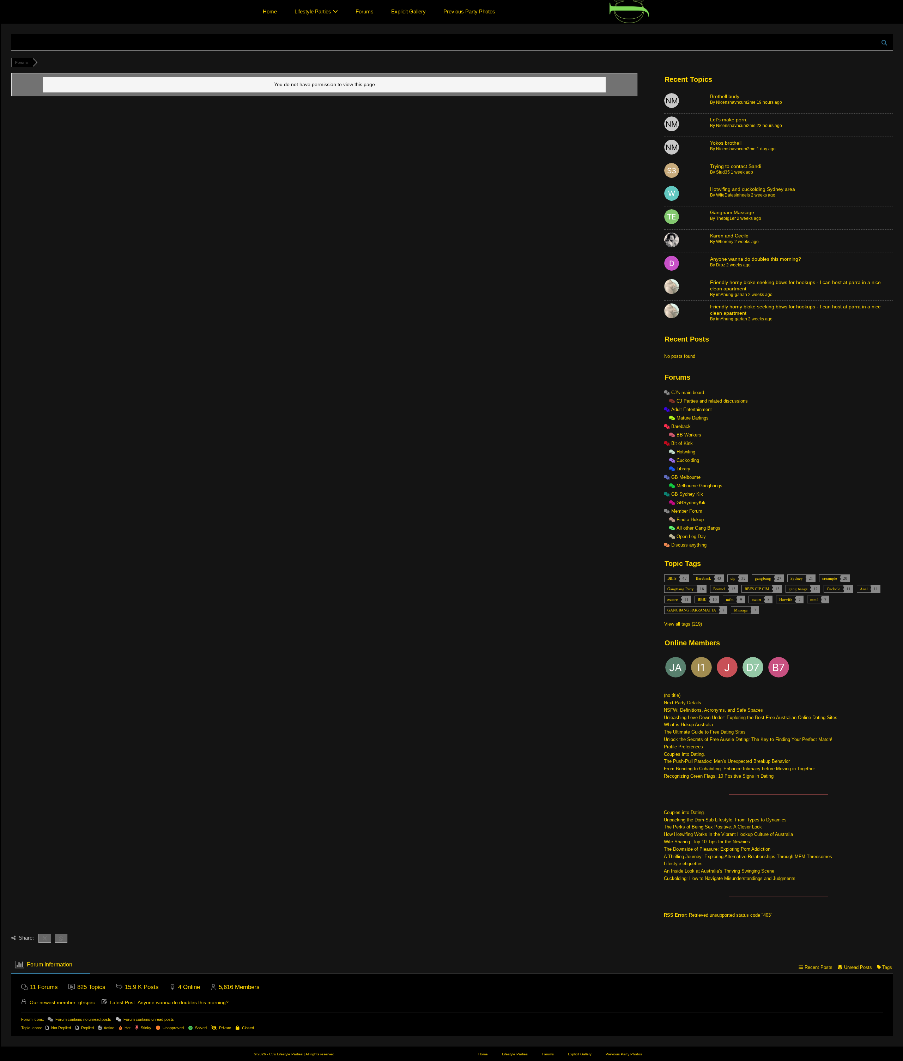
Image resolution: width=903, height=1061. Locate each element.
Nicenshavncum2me (736, 102)
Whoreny (724, 241)
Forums (365, 11)
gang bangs (798, 588)
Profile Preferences (683, 746)
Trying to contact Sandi (735, 166)
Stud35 (723, 172)
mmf (814, 599)
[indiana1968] (702, 669)
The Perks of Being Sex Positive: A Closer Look (713, 827)
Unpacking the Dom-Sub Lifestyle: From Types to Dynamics (725, 819)
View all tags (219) (683, 624)
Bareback (703, 578)
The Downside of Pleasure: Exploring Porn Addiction (717, 849)
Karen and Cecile (729, 236)
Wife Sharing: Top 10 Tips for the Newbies (707, 841)
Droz (720, 265)
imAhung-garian (731, 294)
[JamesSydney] (727, 669)
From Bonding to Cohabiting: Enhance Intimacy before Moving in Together (739, 768)
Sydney (796, 578)
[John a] (676, 669)
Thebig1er (726, 218)
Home (270, 11)
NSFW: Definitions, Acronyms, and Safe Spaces (713, 710)
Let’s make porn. (728, 119)
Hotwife (785, 599)
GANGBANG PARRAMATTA (691, 610)
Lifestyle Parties (314, 11)
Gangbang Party (680, 588)
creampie (829, 578)
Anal (864, 588)
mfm (730, 599)
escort (756, 599)
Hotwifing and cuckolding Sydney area (752, 189)
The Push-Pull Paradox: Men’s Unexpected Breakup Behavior (727, 761)
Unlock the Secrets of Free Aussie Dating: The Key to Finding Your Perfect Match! (748, 739)
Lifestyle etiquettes (683, 863)
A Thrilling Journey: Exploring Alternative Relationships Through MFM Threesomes (748, 856)
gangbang (763, 578)
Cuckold (834, 588)
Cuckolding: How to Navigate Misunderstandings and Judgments (729, 878)
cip (733, 578)
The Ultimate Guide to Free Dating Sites (705, 732)
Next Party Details (682, 702)
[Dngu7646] (753, 669)
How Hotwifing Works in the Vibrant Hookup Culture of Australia (728, 834)
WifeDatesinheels (733, 195)
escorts (672, 599)
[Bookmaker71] (779, 669)
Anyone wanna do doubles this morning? (755, 259)
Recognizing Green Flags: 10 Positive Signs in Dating (719, 776)
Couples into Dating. (684, 754)
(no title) (672, 695)
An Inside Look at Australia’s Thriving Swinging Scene (719, 871)
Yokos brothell (725, 143)
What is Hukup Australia (688, 724)
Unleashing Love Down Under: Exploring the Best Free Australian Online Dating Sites (750, 717)
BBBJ (702, 599)
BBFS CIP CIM (757, 588)
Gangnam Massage (732, 212)
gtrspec (86, 1002)
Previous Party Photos (469, 11)
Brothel (719, 588)
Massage (741, 610)
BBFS (672, 578)
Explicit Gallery (408, 11)
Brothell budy (724, 96)
